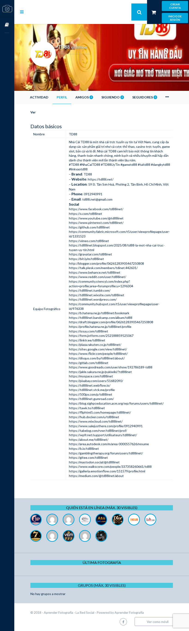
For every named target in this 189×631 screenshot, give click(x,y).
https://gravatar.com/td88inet (90, 254)
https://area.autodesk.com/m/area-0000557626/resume (109, 444)
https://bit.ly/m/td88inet (86, 259)
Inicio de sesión (175, 18)
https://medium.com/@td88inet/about (96, 476)
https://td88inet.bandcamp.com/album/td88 (100, 318)
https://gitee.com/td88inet (88, 457)
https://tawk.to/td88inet (87, 408)
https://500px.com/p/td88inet (90, 394)
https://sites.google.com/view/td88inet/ (98, 349)
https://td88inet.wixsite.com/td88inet (96, 295)
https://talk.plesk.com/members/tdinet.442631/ (103, 268)
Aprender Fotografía (129, 612)
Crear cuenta (175, 6)
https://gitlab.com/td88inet (88, 363)
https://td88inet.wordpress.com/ (93, 299)
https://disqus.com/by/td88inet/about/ (97, 358)
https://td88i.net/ (100, 179)
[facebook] (123, 622)
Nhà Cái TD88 (79, 142)
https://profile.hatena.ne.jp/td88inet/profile (100, 327)
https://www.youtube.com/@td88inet (96, 218)
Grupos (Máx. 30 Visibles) (102, 585)
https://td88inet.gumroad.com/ (91, 399)
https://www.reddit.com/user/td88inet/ (97, 277)
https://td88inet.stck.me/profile (92, 390)
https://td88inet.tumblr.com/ (89, 290)
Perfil (62, 97)
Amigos (83, 97)
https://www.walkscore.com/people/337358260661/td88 (110, 466)
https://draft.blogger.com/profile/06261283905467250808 (111, 322)
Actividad (39, 97)
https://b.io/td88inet (84, 448)
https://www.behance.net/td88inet (94, 272)
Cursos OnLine (7, 25)
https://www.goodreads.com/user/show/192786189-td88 (110, 367)
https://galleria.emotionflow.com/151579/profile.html (107, 471)
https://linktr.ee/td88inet (87, 340)
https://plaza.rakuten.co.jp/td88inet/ (95, 345)
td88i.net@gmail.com (97, 199)
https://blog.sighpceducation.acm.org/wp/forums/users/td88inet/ (116, 403)
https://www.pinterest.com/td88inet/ (96, 223)
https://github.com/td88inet (89, 227)
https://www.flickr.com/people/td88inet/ (98, 353)
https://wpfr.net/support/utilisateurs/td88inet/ (103, 435)
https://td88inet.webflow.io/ (89, 385)
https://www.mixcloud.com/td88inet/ (96, 421)
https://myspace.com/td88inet (91, 376)
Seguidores (144, 97)
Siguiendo (112, 97)
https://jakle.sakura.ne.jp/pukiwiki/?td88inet (100, 372)
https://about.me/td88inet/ (88, 439)
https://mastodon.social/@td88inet (94, 462)
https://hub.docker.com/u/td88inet (94, 417)
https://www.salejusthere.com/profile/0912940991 (106, 426)
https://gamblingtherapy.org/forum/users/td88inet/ (106, 453)
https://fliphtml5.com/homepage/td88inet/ (100, 412)
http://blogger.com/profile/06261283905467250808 (106, 263)
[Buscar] (139, 12)
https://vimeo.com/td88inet (89, 241)
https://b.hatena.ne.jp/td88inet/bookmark (99, 313)
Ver (33, 112)
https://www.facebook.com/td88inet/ (96, 209)
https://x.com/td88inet (85, 214)
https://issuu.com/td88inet (88, 331)
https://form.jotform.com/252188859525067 (101, 336)
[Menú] (22, 11)
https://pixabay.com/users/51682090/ (96, 381)
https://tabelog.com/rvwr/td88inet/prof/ (98, 431)
